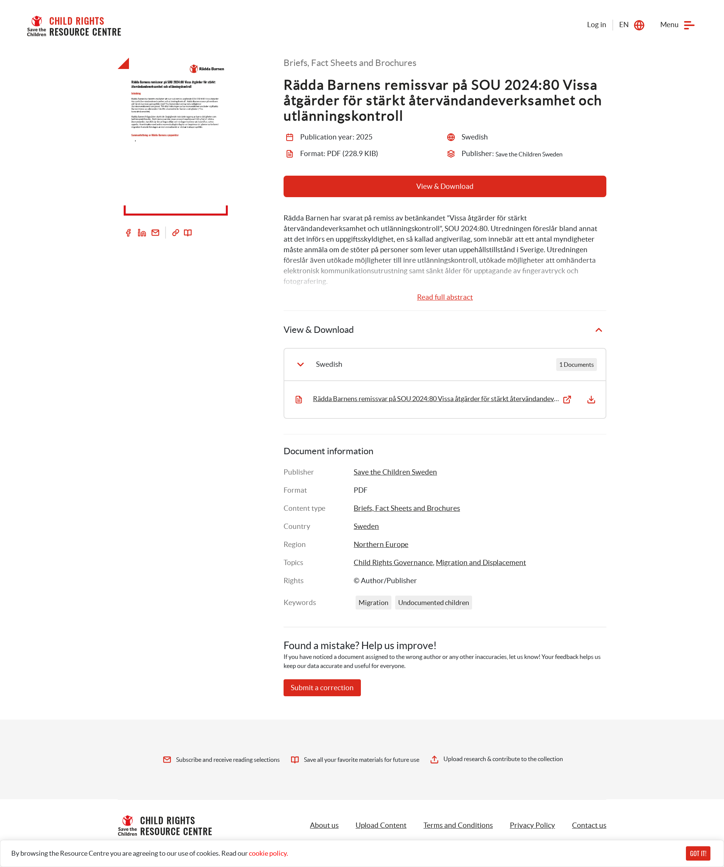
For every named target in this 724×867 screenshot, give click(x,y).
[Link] (176, 233)
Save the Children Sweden (395, 472)
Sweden (366, 526)
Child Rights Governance (393, 563)
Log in (596, 25)
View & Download (445, 186)
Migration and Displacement (481, 563)
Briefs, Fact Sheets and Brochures (407, 508)
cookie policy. (268, 853)
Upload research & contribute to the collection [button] (503, 758)
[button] (381, 825)
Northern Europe (381, 544)
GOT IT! (698, 853)
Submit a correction (322, 688)
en (624, 25)
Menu (669, 25)
